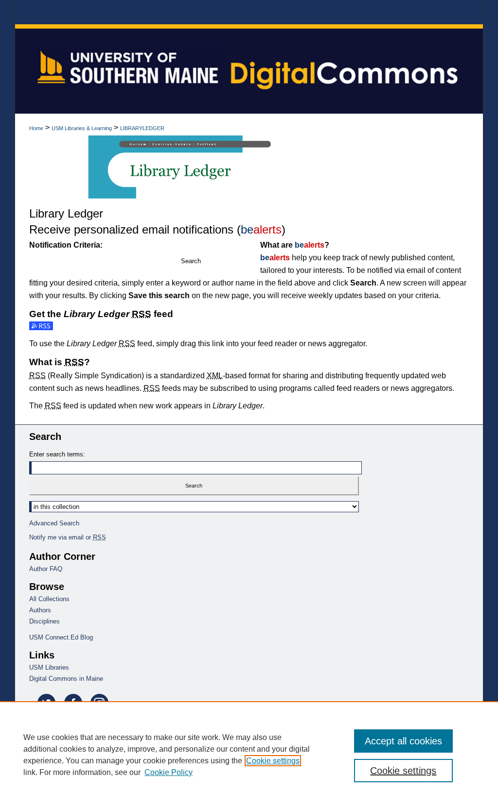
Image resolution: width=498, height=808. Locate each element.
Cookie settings (273, 761)
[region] (249, 754)
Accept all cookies (403, 741)
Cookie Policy (168, 772)
